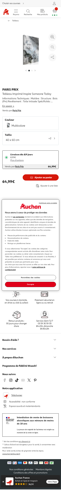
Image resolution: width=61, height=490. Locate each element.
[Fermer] (3, 481)
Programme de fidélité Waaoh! (19, 365)
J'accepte (30, 284)
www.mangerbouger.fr (11, 454)
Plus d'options (17, 160)
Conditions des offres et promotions (30, 472)
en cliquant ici (24, 441)
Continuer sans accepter (48, 203)
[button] (26, 70)
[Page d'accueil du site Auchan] (6, 12)
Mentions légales (44, 469)
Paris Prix (17, 110)
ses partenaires (18, 217)
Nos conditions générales (21, 469)
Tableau (15, 21)
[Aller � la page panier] (54, 12)
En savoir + (8, 106)
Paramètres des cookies (30, 277)
